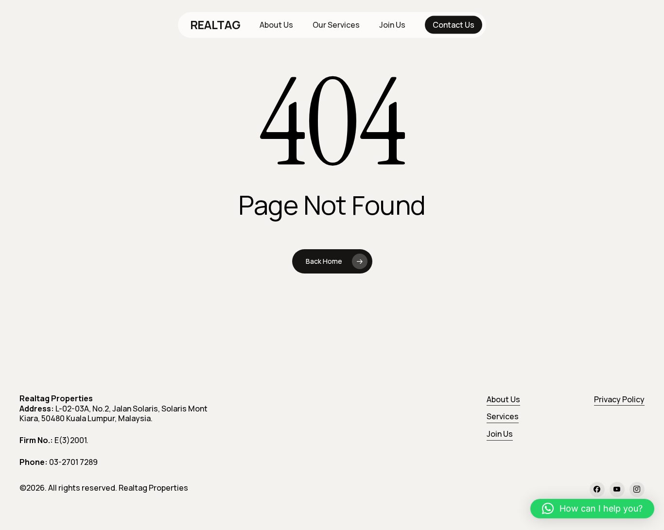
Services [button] (503, 416)
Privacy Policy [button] (619, 399)
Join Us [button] (500, 433)
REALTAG (215, 25)
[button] (592, 508)
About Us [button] (503, 399)
